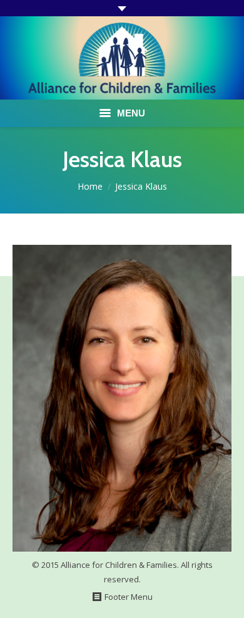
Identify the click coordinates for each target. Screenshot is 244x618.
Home (90, 186)
